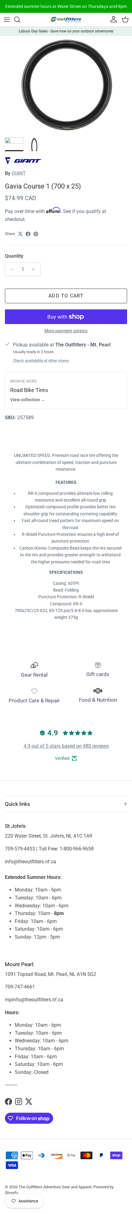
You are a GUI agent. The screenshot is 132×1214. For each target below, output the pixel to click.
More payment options (66, 330)
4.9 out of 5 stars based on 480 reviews (66, 746)
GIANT (19, 173)
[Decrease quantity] (10, 269)
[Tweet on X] (20, 234)
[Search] (20, 19)
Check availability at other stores (41, 360)
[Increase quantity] (34, 269)
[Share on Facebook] (28, 234)
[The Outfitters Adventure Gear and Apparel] (66, 20)
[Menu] (7, 19)
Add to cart (66, 296)
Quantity (14, 256)
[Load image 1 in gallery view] (66, 85)
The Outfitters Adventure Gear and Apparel (54, 1187)
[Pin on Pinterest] (35, 234)
